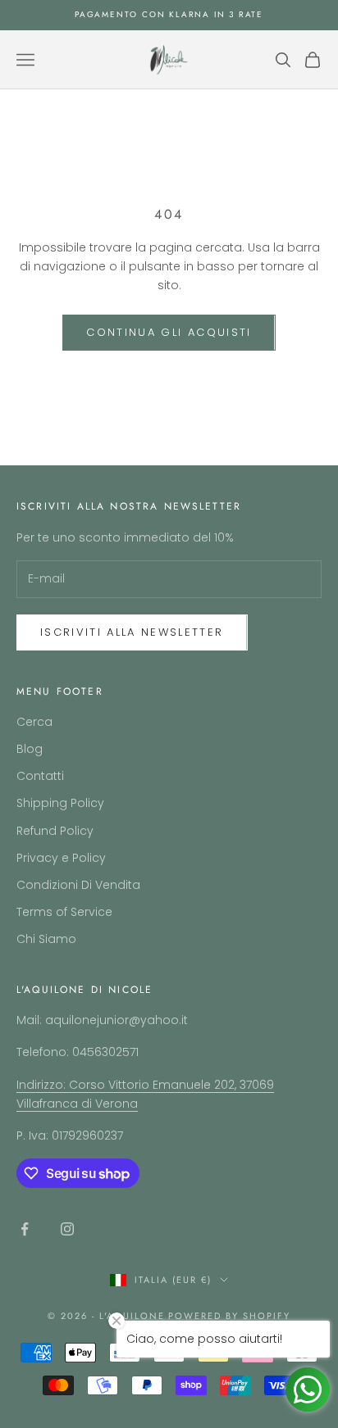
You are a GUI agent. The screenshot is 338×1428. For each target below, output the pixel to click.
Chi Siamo (46, 939)
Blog (29, 749)
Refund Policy (55, 831)
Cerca (34, 722)
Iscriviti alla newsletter (132, 632)
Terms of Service (64, 912)
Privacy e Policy (61, 858)
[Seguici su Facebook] (24, 1229)
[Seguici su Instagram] (67, 1229)
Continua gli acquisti (168, 332)
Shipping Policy (60, 803)
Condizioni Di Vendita (78, 885)
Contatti (40, 776)
